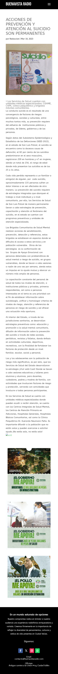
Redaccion (14, 39)
